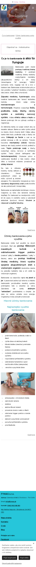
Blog (3, 530)
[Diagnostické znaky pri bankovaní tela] (29, 172)
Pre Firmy (22, 2)
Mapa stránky (6, 518)
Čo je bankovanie (8, 36)
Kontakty (4, 522)
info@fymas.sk (11, 501)
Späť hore (31, 230)
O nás (3, 526)
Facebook (5, 539)
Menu (33, 8)
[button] (25, 7)
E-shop (16, 2)
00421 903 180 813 (13, 505)
